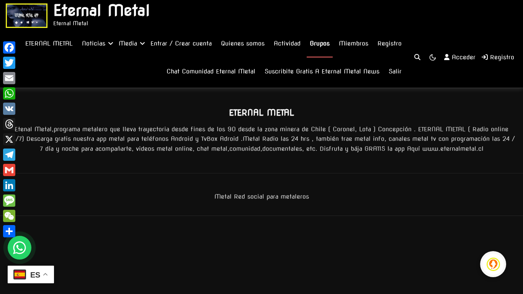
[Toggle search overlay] (417, 57)
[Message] (9, 200)
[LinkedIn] (9, 185)
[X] (9, 139)
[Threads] (9, 124)
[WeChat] (9, 216)
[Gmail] (9, 170)
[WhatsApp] (9, 93)
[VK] (9, 108)
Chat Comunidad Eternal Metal (211, 71)
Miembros (353, 43)
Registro (390, 43)
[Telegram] (9, 154)
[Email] (9, 78)
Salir (395, 71)
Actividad (287, 43)
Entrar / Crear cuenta (181, 43)
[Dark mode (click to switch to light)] (433, 57)
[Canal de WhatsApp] (19, 248)
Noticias (93, 43)
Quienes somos (243, 43)
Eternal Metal (101, 10)
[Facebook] (9, 47)
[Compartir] (9, 231)
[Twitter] (9, 62)
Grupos (320, 43)
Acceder (464, 57)
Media (128, 43)
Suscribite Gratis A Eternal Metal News (322, 71)
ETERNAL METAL (49, 43)
